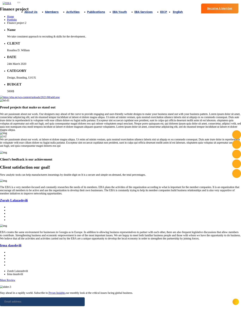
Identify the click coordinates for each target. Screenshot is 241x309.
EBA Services (143, 12)
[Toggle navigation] (18, 2)
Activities (73, 12)
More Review (7, 280)
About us (30, 12)
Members (52, 12)
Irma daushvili (10, 245)
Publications (96, 12)
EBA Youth (120, 12)
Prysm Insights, (57, 292)
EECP (163, 12)
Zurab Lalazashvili (14, 200)
